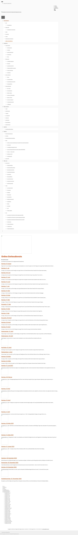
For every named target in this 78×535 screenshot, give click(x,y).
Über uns (5, 160)
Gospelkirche (9, 25)
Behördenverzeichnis (10, 169)
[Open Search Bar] (1, 14)
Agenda (5, 126)
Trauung (6, 113)
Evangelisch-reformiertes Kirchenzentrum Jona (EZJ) (15, 219)
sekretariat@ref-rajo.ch (45, 529)
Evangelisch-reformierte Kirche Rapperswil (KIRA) (15, 215)
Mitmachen (7, 59)
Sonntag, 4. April (5, 411)
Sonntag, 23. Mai (5, 388)
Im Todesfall (7, 115)
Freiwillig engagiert (10, 61)
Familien (8, 50)
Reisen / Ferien (9, 97)
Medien (5, 131)
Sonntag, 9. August (6, 263)
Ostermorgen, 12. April (7, 336)
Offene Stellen (9, 210)
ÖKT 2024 (8, 88)
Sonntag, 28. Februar (6, 377)
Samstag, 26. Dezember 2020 (9, 458)
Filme (6, 140)
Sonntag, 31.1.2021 (8, 519)
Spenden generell (10, 183)
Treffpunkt (9, 104)
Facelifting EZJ (9, 156)
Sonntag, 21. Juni (5, 277)
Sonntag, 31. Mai (5, 290)
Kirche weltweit (8, 74)
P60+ (8, 56)
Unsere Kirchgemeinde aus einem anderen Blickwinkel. (16, 149)
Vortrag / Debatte (10, 99)
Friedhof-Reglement (10, 228)
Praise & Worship (10, 70)
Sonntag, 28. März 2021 (7, 423)
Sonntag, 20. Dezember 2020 (9, 467)
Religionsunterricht (10, 199)
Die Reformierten (10, 178)
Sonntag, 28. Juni (5, 272)
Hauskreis (8, 72)
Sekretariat (9, 194)
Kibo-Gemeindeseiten (9, 133)
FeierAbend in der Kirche (11, 29)
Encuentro (7, 34)
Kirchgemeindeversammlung (10, 138)
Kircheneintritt (7, 124)
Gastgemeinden (10, 79)
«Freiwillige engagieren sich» (12, 147)
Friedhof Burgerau (10, 224)
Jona (6, 22)
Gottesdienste (9, 90)
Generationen (7, 45)
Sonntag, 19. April (5, 327)
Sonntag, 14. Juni (5, 281)
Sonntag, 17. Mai (5, 299)
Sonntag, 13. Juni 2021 (7, 365)
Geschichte (9, 174)
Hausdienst (9, 201)
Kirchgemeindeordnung (11, 167)
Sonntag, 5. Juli (5, 268)
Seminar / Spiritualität (10, 95)
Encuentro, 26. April (6, 318)
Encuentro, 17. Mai (6, 304)
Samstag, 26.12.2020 (8, 520)
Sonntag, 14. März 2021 (7, 435)
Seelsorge (7, 117)
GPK (8, 208)
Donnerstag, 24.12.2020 (8, 521)
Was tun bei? (6, 106)
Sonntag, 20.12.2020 (8, 522)
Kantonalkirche (9, 176)
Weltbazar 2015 (9, 154)
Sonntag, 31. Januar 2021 (7, 446)
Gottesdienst (6, 20)
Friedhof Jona (9, 226)
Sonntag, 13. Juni (7, 512)
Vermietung (9, 221)
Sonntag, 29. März (6, 356)
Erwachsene (9, 54)
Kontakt (55, 6)
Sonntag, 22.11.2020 (8, 523)
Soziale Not (7, 120)
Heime (6, 36)
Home (55, 5)
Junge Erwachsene (10, 52)
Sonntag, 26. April (6, 322)
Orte (6, 212)
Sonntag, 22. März (6, 361)
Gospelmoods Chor (10, 65)
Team (6, 185)
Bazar (8, 77)
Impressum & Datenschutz (7, 3)
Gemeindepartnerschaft (11, 81)
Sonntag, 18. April (5, 400)
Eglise (4, 488)
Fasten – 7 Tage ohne (10, 151)
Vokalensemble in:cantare (11, 68)
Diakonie (8, 192)
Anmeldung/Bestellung (9, 129)
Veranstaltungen (8, 86)
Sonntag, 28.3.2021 (8, 517)
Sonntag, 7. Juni (5, 286)
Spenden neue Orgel (10, 181)
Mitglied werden (10, 165)
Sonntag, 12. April (7, 507)
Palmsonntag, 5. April (6, 352)
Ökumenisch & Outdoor (9, 38)
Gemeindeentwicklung (11, 172)
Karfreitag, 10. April (6, 347)
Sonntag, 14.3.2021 (8, 518)
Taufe (6, 108)
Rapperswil (7, 27)
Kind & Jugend (9, 47)
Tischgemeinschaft (10, 102)
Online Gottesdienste (6, 491)
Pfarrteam (9, 190)
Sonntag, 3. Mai (5, 313)
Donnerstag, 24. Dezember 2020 (9, 462)
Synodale (8, 206)
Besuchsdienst (7, 122)
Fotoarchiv (7, 158)
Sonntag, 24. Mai (5, 295)
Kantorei (8, 63)
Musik (8, 203)
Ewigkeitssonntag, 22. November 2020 (11, 478)
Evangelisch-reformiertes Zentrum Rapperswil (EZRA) (16, 217)
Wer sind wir (7, 163)
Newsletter (56, 8)
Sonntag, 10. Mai (5, 309)
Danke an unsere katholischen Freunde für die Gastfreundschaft (17, 142)
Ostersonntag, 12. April (7, 331)
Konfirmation (7, 111)
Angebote (5, 43)
